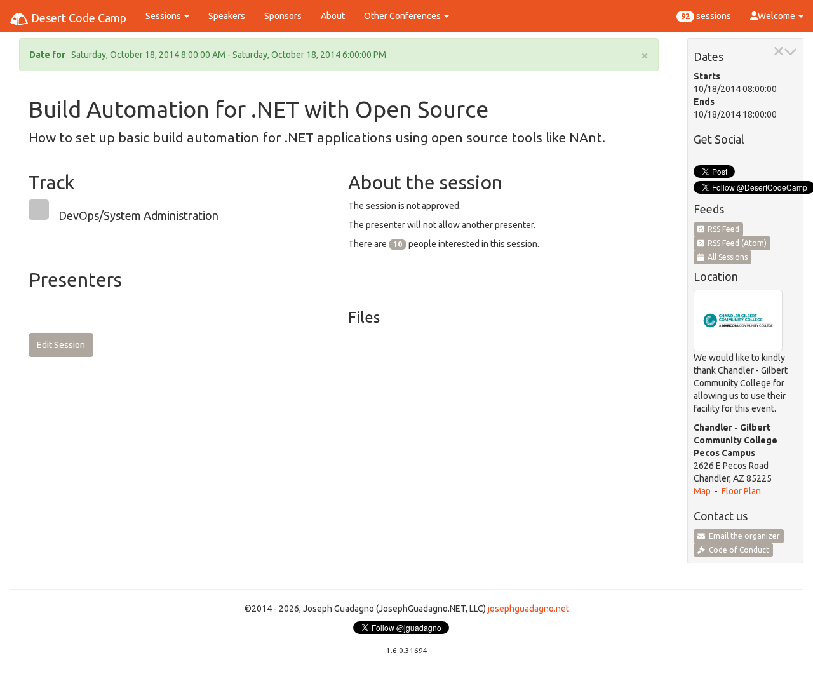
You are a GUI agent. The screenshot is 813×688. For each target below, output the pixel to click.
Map (702, 491)
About (333, 16)
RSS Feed (721, 229)
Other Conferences (403, 16)
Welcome (777, 16)
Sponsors (283, 16)
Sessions (164, 16)
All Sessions (726, 257)
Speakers (226, 16)
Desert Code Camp (77, 17)
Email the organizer (742, 536)
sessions (706, 16)
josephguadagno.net (528, 609)
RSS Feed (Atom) (735, 243)
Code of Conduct (737, 550)
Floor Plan (741, 491)
